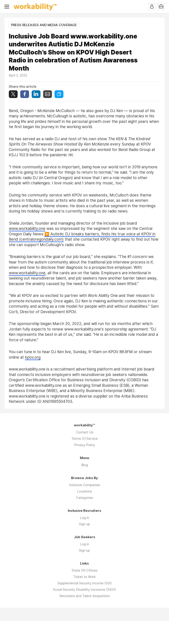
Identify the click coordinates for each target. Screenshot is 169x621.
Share (24, 94)
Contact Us (84, 432)
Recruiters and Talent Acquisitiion (84, 596)
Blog (84, 465)
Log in (84, 518)
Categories (84, 498)
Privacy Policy (84, 445)
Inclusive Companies (84, 485)
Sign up (84, 524)
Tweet (13, 94)
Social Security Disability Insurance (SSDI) (84, 589)
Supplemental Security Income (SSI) (84, 583)
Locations (84, 491)
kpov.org (32, 357)
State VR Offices (84, 570)
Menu (7, 6)
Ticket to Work (84, 577)
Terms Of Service (84, 438)
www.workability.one (27, 228)
